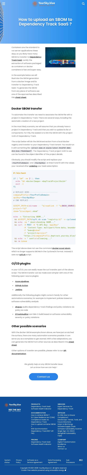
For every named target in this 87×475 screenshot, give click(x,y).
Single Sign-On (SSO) (66, 431)
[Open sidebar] (3, 3)
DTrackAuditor (21, 314)
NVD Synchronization (39, 429)
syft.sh (22, 254)
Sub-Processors (70, 461)
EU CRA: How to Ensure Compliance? (66, 416)
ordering (33, 166)
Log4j (60, 435)
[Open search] (83, 3)
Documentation (38, 413)
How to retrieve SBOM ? (40, 415)
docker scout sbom (61, 248)
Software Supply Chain (67, 426)
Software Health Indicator (41, 409)
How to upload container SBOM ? (43, 425)
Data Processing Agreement (54, 461)
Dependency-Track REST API (42, 431)
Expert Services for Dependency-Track (65, 407)
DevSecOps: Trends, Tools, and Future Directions (70, 421)
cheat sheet (20, 97)
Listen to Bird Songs (65, 424)
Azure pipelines (22, 281)
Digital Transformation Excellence (66, 443)
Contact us (43, 376)
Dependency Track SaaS (41, 406)
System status (8, 461)
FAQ (32, 433)
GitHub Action (21, 285)
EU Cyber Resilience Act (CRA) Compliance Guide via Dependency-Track (43, 419)
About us (61, 446)
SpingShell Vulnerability (67, 433)
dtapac (18, 307)
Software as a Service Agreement (34, 461)
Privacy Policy (19, 461)
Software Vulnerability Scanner (70, 429)
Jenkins (18, 289)
